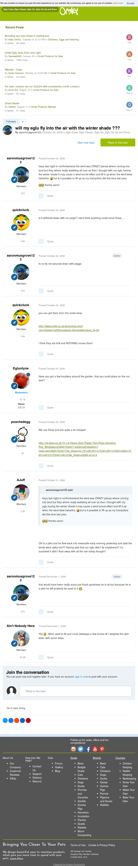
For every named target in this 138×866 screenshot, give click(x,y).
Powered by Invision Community (69, 864)
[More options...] (128, 158)
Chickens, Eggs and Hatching (63, 39)
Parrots (82, 820)
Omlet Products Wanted (43, 106)
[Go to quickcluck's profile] (21, 222)
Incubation (83, 816)
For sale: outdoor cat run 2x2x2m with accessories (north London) (42, 86)
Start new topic (86, 142)
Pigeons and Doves (106, 799)
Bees (80, 763)
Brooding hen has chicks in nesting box (27, 36)
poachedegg (20, 421)
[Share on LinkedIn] (22, 720)
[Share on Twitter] (5, 720)
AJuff (21, 480)
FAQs (13, 778)
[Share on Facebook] (10, 720)
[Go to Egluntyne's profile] (21, 381)
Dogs (81, 782)
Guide (73, 758)
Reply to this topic (118, 142)
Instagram (73, 749)
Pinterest (102, 749)
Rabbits (82, 827)
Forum (59, 763)
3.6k (22, 241)
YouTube (95, 749)
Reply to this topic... (36, 691)
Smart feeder (12, 103)
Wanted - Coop (13, 69)
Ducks (81, 786)
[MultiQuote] (41, 195)
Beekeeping (129, 778)
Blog (57, 771)
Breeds (97, 758)
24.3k (22, 657)
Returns (37, 781)
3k (22, 453)
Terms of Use (78, 845)
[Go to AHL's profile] (129, 54)
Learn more (118, 2)
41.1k (22, 399)
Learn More (16, 858)
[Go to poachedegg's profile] (21, 434)
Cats (80, 774)
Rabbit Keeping (127, 772)
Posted (52, 158)
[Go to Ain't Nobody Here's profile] (21, 638)
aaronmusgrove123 (21, 160)
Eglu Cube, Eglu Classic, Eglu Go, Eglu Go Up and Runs (98, 132)
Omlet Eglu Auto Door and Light (23, 52)
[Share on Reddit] (16, 720)
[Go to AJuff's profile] (21, 492)
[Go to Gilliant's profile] (129, 105)
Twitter (80, 749)
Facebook (88, 749)
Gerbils (82, 801)
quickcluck (20, 209)
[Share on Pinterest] (28, 720)
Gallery (59, 767)
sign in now (81, 676)
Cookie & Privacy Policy (101, 845)
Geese (104, 782)
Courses (120, 758)
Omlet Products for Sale (50, 56)
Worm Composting (84, 833)
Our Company (15, 765)
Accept (130, 3)
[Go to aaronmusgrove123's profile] (7, 130)
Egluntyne (21, 368)
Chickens (83, 778)
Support (37, 774)
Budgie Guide (82, 769)
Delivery (37, 777)
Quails (81, 823)
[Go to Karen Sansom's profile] (129, 71)
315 (22, 193)
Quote (50, 195)
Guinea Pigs (82, 806)
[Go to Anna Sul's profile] (129, 88)
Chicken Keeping (127, 765)
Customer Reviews (15, 772)
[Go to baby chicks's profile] (129, 37)
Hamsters (83, 812)
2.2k (22, 511)
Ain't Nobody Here (21, 625)
